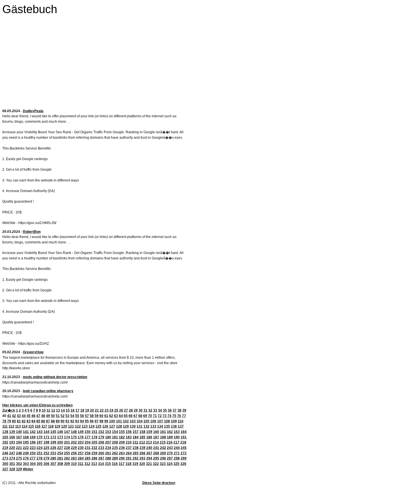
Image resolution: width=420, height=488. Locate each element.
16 (73, 410)
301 (12, 464)
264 (129, 453)
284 (81, 458)
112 (11, 426)
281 (60, 458)
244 (177, 448)
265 (136, 453)
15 (68, 410)
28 (131, 410)
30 (141, 410)
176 (81, 437)
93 (77, 421)
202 (74, 442)
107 (160, 421)
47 (38, 416)
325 (176, 464)
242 (163, 448)
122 (78, 426)
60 (101, 416)
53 (67, 416)
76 (179, 416)
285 (88, 458)
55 (77, 416)
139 (12, 432)
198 (46, 442)
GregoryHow (33, 352)
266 (142, 453)
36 (170, 410)
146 (60, 432)
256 (74, 453)
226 (53, 448)
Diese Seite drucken (158, 483)
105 (146, 421)
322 (156, 464)
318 (128, 464)
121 (71, 426)
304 (33, 464)
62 (111, 416)
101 (119, 421)
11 (48, 410)
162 (170, 432)
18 (82, 410)
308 (60, 464)
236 (122, 448)
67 (135, 416)
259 (94, 453)
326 (183, 464)
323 (163, 464)
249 (26, 453)
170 (40, 437)
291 (129, 458)
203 (81, 442)
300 (5, 464)
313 (94, 464)
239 (142, 448)
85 (38, 421)
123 (85, 426)
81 (19, 421)
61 (106, 416)
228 (67, 448)
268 (156, 453)
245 (184, 448)
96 (92, 421)
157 (136, 432)
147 (67, 432)
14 (63, 410)
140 (19, 432)
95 (87, 421)
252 (46, 453)
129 (126, 426)
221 (19, 448)
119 (57, 426)
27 (126, 410)
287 (101, 458)
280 (53, 458)
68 (140, 416)
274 (12, 458)
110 (180, 421)
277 (33, 458)
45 (29, 416)
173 (60, 437)
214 (156, 442)
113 (18, 426)
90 (63, 421)
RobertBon (32, 232)
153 (108, 432)
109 (174, 421)
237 (129, 448)
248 (19, 453)
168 (26, 437)
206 (101, 442)
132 (146, 426)
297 (170, 458)
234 (108, 448)
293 (142, 458)
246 (5, 453)
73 (165, 416)
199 (53, 442)
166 (12, 437)
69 (145, 416)
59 (97, 416)
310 (74, 464)
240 (149, 448)
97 (97, 421)
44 (24, 416)
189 (170, 437)
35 (165, 410)
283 (74, 458)
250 (33, 453)
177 (88, 437)
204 (88, 442)
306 (46, 464)
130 (133, 426)
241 (156, 448)
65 (126, 416)
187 (156, 437)
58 (92, 416)
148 (74, 432)
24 (111, 410)
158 (142, 432)
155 (122, 432)
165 (5, 437)
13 (58, 410)
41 (9, 416)
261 (108, 453)
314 (101, 464)
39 (184, 410)
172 (53, 437)
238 (136, 448)
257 (81, 453)
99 (106, 421)
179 (101, 437)
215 (163, 442)
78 (4, 421)
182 (122, 437)
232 (94, 448)
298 (177, 458)
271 (177, 453)
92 (72, 421)
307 (53, 464)
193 (12, 442)
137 (181, 426)
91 (67, 421)
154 (115, 432)
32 (150, 410)
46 (33, 416)
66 (131, 416)
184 (136, 437)
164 (184, 432)
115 (31, 426)
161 (163, 432)
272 (184, 453)
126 (105, 426)
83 (29, 421)
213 (149, 442)
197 (40, 442)
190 (177, 437)
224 (40, 448)
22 (102, 410)
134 (160, 426)
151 (94, 432)
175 (74, 437)
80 (14, 421)
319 (135, 464)
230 (81, 448)
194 (19, 442)
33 (155, 410)
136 (174, 426)
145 (53, 432)
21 (97, 410)
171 (46, 437)
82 (24, 421)
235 (115, 448)
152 (101, 432)
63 (116, 416)
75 (174, 416)
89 (58, 421)
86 (43, 421)
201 (67, 442)
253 (53, 453)
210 (129, 442)
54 (72, 416)
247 (12, 453)
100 (112, 421)
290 (122, 458)
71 (155, 416)
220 (12, 448)
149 (81, 432)
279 (46, 458)
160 (156, 432)
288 (108, 458)
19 (87, 410)
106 (153, 421)
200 (60, 442)
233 (101, 448)
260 (101, 453)
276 (26, 458)
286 (94, 458)
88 (53, 421)
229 (74, 448)
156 (129, 432)
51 (58, 416)
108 (167, 421)
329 (19, 469)
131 (140, 426)
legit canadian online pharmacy (48, 391)
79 (9, 421)
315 (108, 464)
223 (33, 448)
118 (51, 426)
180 (108, 437)
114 (24, 426)
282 (67, 458)
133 (153, 426)
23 (107, 410)
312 (87, 464)
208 (115, 442)
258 (88, 453)
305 (40, 464)
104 (140, 421)
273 (5, 458)
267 (149, 453)
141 (26, 432)
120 (64, 426)
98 (101, 421)
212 (142, 442)
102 (126, 421)
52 (63, 416)
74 (169, 416)
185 (142, 437)
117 (44, 426)
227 (60, 448)
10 (44, 410)
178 (94, 437)
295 (156, 458)
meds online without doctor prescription (55, 377)
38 (179, 410)
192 (5, 442)
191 (184, 437)
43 (19, 416)
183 (129, 437)
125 (98, 426)
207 (108, 442)
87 (48, 421)
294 (149, 458)
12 (53, 410)
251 (40, 453)
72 (160, 416)
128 (119, 426)
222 (26, 448)
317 (122, 464)
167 (19, 437)
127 (112, 426)
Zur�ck (8, 410)
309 (67, 464)
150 (88, 432)
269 (163, 453)
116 (38, 426)
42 (14, 416)
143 (40, 432)
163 (177, 432)
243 (170, 448)
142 (33, 432)
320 (142, 464)
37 (175, 410)
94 (82, 421)
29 (136, 410)
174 (67, 437)
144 (46, 432)
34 (160, 410)
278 (40, 458)
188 (163, 437)
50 (53, 416)
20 (92, 410)
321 (149, 464)
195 (26, 442)
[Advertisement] (95, 63)
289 (115, 458)
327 (5, 469)
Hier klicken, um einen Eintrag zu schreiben (37, 405)
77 (184, 416)
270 (170, 453)
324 (170, 464)
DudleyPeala (33, 111)
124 (92, 426)
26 (121, 410)
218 (183, 442)
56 (82, 416)
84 (33, 421)
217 (176, 442)
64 (121, 416)
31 (145, 410)
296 (163, 458)
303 (26, 464)
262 (115, 453)
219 (5, 448)
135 (167, 426)
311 (80, 464)
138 (5, 432)
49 (48, 416)
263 (122, 453)
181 (115, 437)
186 (149, 437)
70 (150, 416)
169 (33, 437)
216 (170, 442)
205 (94, 442)
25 (116, 410)
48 (43, 416)
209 (122, 442)
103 (133, 421)
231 (88, 448)
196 (33, 442)
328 (12, 469)
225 (46, 448)
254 (60, 453)
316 (115, 464)
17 (77, 410)
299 (184, 458)
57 (87, 416)
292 (136, 458)
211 (135, 442)
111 (5, 426)
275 (19, 458)
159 (149, 432)
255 (67, 453)
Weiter (28, 469)
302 (19, 464)
